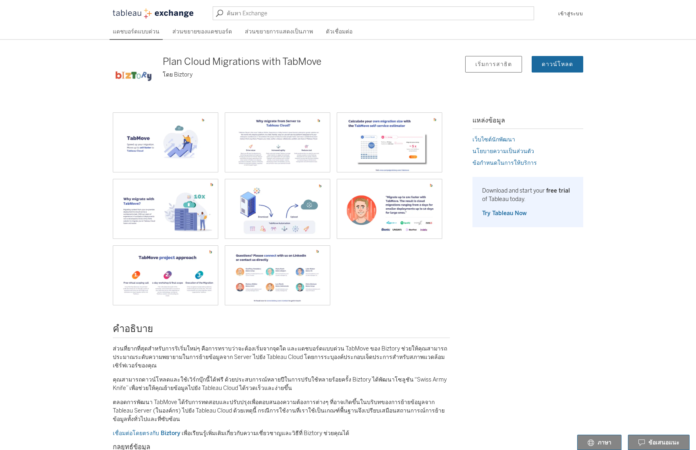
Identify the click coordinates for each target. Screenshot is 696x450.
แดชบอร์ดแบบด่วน (136, 31)
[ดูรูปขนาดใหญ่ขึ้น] (165, 142)
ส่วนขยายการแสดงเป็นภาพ (279, 31)
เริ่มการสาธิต (493, 64)
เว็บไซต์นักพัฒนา (493, 139)
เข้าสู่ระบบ (570, 14)
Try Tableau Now (504, 213)
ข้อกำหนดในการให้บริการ (504, 163)
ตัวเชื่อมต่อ (339, 31)
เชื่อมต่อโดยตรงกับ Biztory (146, 433)
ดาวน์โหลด (557, 64)
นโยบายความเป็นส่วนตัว (503, 151)
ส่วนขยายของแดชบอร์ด (202, 31)
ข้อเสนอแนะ (663, 442)
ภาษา (604, 442)
